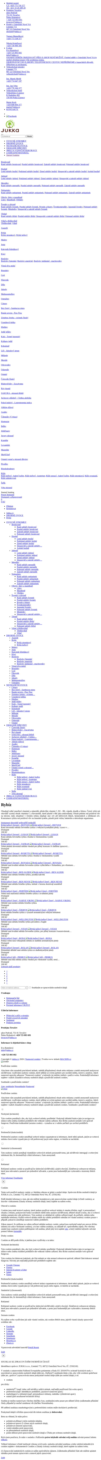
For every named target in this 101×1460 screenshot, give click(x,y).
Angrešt (4, 228)
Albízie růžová (7, 407)
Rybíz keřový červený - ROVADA (16, 863)
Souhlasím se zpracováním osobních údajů (49, 987)
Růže (3, 473)
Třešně (4, 214)
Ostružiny (5, 299)
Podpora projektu (13, 1022)
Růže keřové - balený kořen (12, 476)
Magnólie (5, 450)
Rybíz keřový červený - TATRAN (15, 844)
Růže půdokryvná (8, 478)
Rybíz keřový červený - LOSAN (15, 834)
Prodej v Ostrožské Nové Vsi (18, 35)
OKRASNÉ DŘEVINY (16, 148)
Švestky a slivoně (8, 204)
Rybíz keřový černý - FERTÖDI (15, 891)
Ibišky (3, 426)
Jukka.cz (10, 513)
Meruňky (5, 183)
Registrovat (11, 508)
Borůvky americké (25, 261)
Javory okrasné (7, 436)
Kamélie (4, 440)
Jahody (4, 289)
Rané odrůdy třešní (9, 216)
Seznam (9, 1333)
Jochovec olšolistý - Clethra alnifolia (16, 398)
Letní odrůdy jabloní (9, 178)
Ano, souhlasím (7, 1086)
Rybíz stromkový (8, 235)
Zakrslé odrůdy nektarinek (79, 193)
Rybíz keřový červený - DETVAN (15, 825)
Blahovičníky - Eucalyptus (12, 384)
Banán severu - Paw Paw (11, 313)
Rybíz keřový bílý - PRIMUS (13, 957)
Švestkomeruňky (60, 207)
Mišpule (4, 355)
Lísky (3, 200)
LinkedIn (10, 1331)
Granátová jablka (8, 322)
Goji (3, 275)
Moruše (4, 360)
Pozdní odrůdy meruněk (31, 185)
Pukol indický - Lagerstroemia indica (16, 403)
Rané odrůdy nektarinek (11, 193)
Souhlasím (18, 1178)
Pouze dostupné (7, 495)
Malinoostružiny (8, 294)
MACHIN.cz (65, 1059)
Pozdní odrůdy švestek (28, 207)
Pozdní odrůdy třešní (26, 216)
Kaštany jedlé (6, 341)
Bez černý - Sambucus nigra (12, 308)
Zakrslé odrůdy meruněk (74, 185)
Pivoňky (4, 464)
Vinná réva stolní (8, 266)
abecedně (14, 823)
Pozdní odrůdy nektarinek (33, 193)
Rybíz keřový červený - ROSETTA (16, 853)
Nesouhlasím (20, 1086)
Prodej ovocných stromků (17, 1018)
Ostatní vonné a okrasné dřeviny (14, 459)
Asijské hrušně (93, 171)
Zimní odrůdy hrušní (48, 171)
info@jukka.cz (7, 1050)
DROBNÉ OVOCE (14, 143)
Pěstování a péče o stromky (17, 1015)
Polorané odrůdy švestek (27, 609)
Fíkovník (5, 280)
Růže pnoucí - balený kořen (57, 476)
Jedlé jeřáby (6, 332)
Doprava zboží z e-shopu (16, 1003)
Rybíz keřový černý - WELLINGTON (17, 919)
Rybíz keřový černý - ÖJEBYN (14, 910)
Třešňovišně (6, 223)
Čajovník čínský (8, 379)
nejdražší (32, 823)
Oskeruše (5, 370)
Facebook (10, 1326)
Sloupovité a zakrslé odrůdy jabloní (74, 178)
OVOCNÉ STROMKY (16, 141)
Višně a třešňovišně (9, 221)
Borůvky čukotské (8, 261)
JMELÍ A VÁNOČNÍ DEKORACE (21, 150)
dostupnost (5, 823)
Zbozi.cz (10, 1343)
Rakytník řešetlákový (10, 249)
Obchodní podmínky (15, 1000)
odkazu (4, 1440)
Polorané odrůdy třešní (74, 216)
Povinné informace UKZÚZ (18, 1005)
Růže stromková (77, 476)
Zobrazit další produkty (10, 967)
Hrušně (4, 169)
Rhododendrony (8, 469)
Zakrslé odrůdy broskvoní (54, 164)
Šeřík (3, 483)
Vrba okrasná (6, 487)
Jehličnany (5, 431)
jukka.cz (15, 1059)
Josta (3, 244)
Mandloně (11, 200)
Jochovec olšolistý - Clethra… (24, 737)
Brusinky (5, 270)
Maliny (4, 240)
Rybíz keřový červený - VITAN (14, 929)
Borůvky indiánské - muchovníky (48, 261)
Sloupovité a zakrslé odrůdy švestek (32, 209)
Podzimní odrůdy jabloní (29, 178)
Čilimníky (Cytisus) (9, 417)
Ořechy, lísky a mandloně (11, 197)
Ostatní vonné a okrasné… (23, 768)
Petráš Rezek (33, 1347)
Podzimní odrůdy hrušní (29, 171)
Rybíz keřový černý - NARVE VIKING (18, 900)
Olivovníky (6, 365)
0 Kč (3, 502)
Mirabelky (12, 209)
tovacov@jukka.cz (9, 1037)
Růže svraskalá (91, 476)
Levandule (5, 445)
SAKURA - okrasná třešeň (12, 393)
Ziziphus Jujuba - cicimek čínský (14, 318)
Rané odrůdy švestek (9, 207)
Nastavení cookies (32, 1059)
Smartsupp (10, 1338)
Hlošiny (4, 327)
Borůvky (4, 259)
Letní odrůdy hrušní (9, 171)
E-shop (51, 56)
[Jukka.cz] (10, 131)
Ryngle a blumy (45, 207)
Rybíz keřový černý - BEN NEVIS (16, 882)
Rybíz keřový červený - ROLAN (15, 948)
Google (9, 1329)
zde (66, 1229)
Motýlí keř (5, 454)
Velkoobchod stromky (18, 77)
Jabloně (4, 176)
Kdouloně (5, 346)
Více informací (7, 1178)
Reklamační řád (12, 998)
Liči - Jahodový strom (10, 351)
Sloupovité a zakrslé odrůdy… (29, 546)
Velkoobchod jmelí (15, 98)
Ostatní (4, 374)
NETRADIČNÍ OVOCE (16, 146)
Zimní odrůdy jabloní (49, 178)
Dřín (3, 285)
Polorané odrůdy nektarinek (56, 193)
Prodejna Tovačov (14, 16)
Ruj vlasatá (5, 388)
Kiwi (3, 254)
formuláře (18, 1231)
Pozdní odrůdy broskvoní (32, 164)
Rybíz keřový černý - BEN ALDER (16, 872)
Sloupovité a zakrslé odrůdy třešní (50, 216)
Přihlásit (9, 506)
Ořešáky (19, 200)
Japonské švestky (75, 207)
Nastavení (30, 1086)
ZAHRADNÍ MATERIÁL (17, 153)
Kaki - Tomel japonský (10, 336)
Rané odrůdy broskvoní (11, 164)
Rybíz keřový (21, 235)
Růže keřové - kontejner (35, 476)
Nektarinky (5, 190)
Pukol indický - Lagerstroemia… (25, 739)
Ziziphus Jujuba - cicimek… (23, 694)
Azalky (4, 412)
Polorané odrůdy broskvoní (77, 164)
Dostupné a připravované (11, 497)
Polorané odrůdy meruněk (52, 185)
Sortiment (10, 1020)
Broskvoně (5, 162)
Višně (14, 223)
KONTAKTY (12, 109)
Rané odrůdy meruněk (10, 185)
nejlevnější (23, 823)
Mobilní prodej (16, 5)
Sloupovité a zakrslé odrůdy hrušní (72, 171)
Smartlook (10, 1336)
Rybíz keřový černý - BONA (13, 938)
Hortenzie (5, 421)
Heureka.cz (11, 1341)
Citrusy (4, 303)
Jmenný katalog (12, 155)
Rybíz (3, 233)
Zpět (3, 1352)
